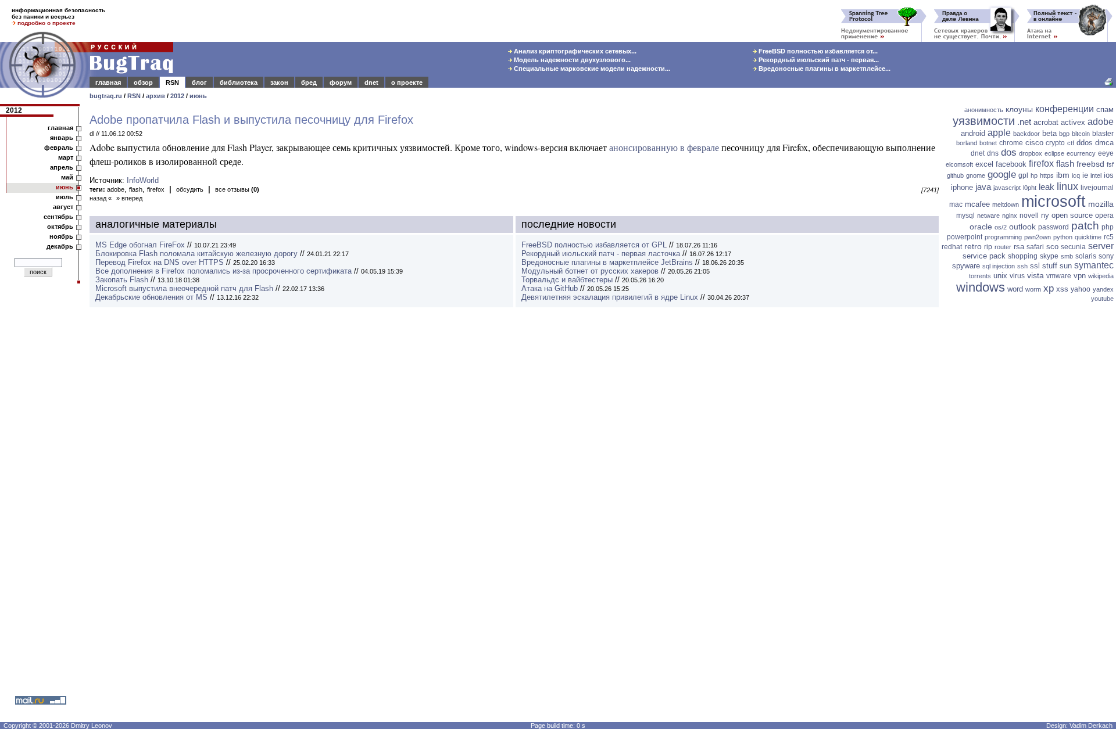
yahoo (1080, 289)
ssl (1035, 265)
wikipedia (1101, 275)
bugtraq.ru (106, 95)
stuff (1049, 265)
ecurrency (1081, 153)
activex (1073, 122)
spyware (966, 265)
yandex (1103, 289)
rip (988, 247)
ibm (1063, 174)
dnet (371, 82)
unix (1000, 275)
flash (135, 189)
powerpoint (964, 237)
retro (973, 246)
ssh (1022, 266)
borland (966, 142)
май (67, 177)
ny (1045, 215)
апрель (61, 167)
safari (1035, 247)
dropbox (1030, 153)
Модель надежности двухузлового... (571, 59)
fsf (1110, 164)
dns (993, 153)
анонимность (983, 109)
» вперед (129, 198)
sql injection (998, 266)
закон (279, 82)
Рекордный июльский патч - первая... (818, 59)
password (1053, 227)
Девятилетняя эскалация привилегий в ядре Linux (609, 297)
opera (1104, 215)
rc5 (1109, 237)
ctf (1070, 142)
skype (1049, 256)
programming (1003, 237)
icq (1076, 175)
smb (1067, 256)
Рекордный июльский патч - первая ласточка (600, 253)
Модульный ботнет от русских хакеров (590, 271)
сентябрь (58, 216)
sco (1052, 246)
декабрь (59, 246)
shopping (1023, 256)
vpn (1080, 275)
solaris (1085, 256)
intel (1095, 175)
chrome (1011, 143)
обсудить (189, 189)
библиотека (238, 82)
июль (64, 196)
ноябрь (61, 236)
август (63, 206)
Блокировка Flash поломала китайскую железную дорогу (196, 253)
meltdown (1005, 204)
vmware (1058, 276)
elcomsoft (959, 164)
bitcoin (1081, 133)
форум (341, 82)
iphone (962, 187)
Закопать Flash (121, 279)
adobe (115, 189)
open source (1072, 215)
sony (1106, 256)
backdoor (1026, 133)
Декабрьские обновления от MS (151, 297)
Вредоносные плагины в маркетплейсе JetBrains (607, 262)
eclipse (1054, 153)
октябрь (60, 226)
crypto (1055, 143)
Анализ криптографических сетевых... (574, 51)
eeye (1106, 153)
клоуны (1019, 109)
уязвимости (984, 120)
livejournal (1097, 188)
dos (1009, 152)
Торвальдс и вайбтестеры (567, 279)
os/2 (1001, 227)
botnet (988, 142)
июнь (198, 95)
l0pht (1029, 187)
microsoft (1053, 201)
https (1047, 175)
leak (1046, 187)
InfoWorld (143, 180)
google (1002, 174)
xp (1048, 288)
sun (1066, 265)
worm (1033, 289)
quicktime (1088, 237)
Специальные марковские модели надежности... (591, 68)
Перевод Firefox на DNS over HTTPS (159, 262)
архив (155, 95)
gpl (1023, 175)
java (983, 187)
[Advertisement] (1029, 485)
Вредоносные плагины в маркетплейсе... (823, 68)
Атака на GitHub (549, 288)
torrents (980, 275)
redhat (952, 247)
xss (1062, 289)
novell (1029, 215)
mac (956, 204)
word (1015, 289)
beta (1049, 133)
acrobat (1045, 122)
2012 (177, 95)
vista (1035, 275)
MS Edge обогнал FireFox (140, 244)
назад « (101, 198)
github (955, 175)
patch (1085, 226)
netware (988, 215)
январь (61, 137)
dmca (1104, 142)
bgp (1064, 133)
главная (108, 82)
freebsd (1090, 163)
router (1003, 246)
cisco (1034, 142)
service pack (984, 256)
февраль (58, 147)
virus (1017, 276)
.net (1024, 122)
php (1107, 227)
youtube (1102, 298)
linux (1067, 186)
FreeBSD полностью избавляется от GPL (594, 244)
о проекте (407, 82)
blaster (1103, 134)
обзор (143, 82)
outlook (1022, 226)
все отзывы (237, 189)
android (973, 133)
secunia (1073, 247)
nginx (1009, 215)
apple (999, 133)
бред (309, 82)
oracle (981, 226)
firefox (155, 189)
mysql (965, 215)
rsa (1019, 246)
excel (984, 164)
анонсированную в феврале (664, 147)
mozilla (1101, 204)
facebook (1011, 164)
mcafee (977, 204)
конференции (1064, 109)
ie (1085, 175)
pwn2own (1037, 237)
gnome (975, 175)
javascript (1007, 187)
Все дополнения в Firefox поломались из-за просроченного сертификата (223, 271)
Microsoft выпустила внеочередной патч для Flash (184, 288)
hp (1034, 175)
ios (1109, 175)
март (65, 157)
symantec (1094, 265)
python (1062, 237)
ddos (1084, 142)
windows (980, 287)
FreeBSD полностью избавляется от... (817, 51)
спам (1105, 109)
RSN (172, 82)
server (1101, 246)
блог (199, 82)
